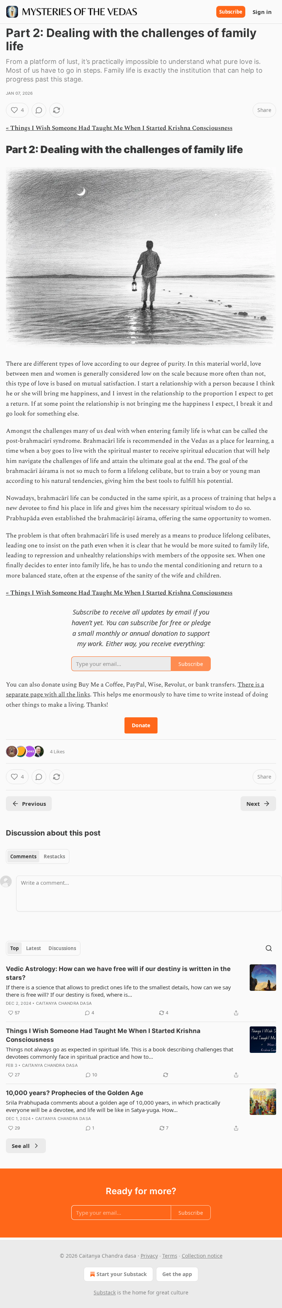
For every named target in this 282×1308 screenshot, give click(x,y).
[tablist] (37, 856)
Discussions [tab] (62, 948)
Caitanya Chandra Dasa (64, 1003)
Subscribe (230, 11)
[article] (141, 990)
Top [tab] (14, 948)
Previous (34, 803)
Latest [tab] (33, 948)
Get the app (177, 1274)
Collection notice (202, 1255)
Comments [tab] (23, 856)
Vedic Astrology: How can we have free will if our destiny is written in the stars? (118, 973)
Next (253, 803)
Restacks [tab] (54, 856)
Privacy (149, 1255)
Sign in (262, 11)
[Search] (268, 948)
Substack (105, 1292)
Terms (169, 1255)
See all (21, 1145)
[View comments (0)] (39, 110)
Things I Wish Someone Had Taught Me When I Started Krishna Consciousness (103, 1035)
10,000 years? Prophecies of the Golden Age (74, 1093)
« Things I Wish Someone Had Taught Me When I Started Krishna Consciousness (119, 128)
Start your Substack (122, 1274)
